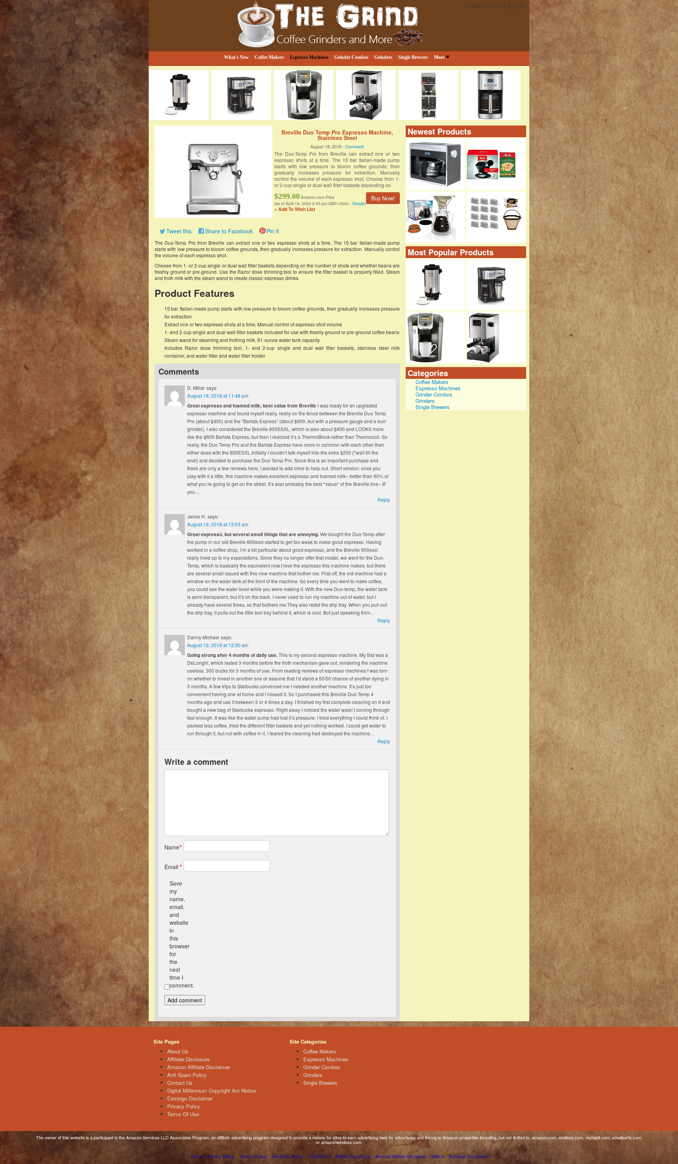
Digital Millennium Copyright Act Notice (211, 1090)
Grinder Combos (351, 57)
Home (196, 1156)
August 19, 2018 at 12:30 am (217, 645)
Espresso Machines (309, 57)
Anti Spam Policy (187, 1075)
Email (171, 867)
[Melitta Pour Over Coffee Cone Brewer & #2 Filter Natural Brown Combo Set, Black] (496, 164)
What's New (236, 57)
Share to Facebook (229, 231)
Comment (354, 146)
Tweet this (178, 231)
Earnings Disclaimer (190, 1098)
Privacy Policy (183, 1106)
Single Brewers (413, 57)
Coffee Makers (269, 57)
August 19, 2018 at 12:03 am (217, 524)
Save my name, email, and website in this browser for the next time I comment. (176, 934)
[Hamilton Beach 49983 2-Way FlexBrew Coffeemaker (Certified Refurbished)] (496, 285)
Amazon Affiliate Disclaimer (198, 1067)
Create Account (484, 5)
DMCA (438, 1156)
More (439, 57)
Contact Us (180, 1082)
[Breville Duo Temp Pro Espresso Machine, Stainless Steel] (213, 171)
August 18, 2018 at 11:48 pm (217, 395)
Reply (383, 499)
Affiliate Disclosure (188, 1059)
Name (171, 847)
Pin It (272, 231)
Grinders (383, 57)
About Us (177, 1051)
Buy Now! (383, 198)
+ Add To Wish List (294, 209)
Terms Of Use (183, 1114)
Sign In (516, 5)
